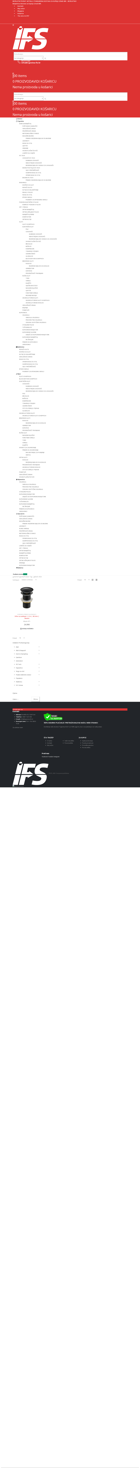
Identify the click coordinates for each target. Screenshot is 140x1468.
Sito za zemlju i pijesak (30, 408)
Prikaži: (79, 580)
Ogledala (25, 315)
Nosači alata (27, 187)
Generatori (30, 268)
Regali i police (27, 192)
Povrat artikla (69, 743)
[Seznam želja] (70, 70)
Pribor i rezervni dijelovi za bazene (38, 138)
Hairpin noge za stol (33, 173)
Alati (21, 222)
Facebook (45, 757)
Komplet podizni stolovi (31, 205)
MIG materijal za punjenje (35, 452)
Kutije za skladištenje (30, 190)
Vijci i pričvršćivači (32, 170)
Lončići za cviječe (28, 153)
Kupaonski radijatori (30, 330)
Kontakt (20, 6)
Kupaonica (23, 312)
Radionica (22, 182)
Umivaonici (26, 344)
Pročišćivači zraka (29, 131)
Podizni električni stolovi (28, 202)
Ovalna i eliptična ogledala (36, 322)
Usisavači (29, 231)
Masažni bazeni (28, 136)
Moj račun (21, 9)
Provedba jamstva (87, 745)
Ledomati (25, 141)
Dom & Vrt (21, 514)
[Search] (45, 58)
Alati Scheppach (28, 224)
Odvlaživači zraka (29, 128)
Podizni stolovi (20, 574)
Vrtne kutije (26, 219)
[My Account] (14, 66)
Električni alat (28, 227)
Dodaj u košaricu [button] (27, 629)
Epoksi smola (27, 197)
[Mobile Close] (1, 789)
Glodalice (29, 256)
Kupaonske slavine (29, 332)
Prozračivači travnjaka (34, 273)
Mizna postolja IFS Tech (31, 168)
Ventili (28, 455)
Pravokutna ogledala (34, 320)
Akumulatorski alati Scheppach (38, 300)
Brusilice (29, 244)
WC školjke (29, 339)
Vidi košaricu (45, 81)
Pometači (25, 310)
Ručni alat (26, 276)
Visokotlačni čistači (30, 151)
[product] (27, 597)
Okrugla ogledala (32, 317)
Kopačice (29, 271)
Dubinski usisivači (32, 160)
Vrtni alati (23, 457)
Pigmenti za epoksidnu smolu (36, 200)
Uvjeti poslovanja (87, 741)
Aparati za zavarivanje (27, 447)
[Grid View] (92, 579)
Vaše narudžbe (69, 741)
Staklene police (28, 325)
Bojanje (25, 308)
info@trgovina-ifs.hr (27, 719)
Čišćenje (22, 563)
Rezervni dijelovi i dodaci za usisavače (39, 165)
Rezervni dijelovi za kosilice (39, 266)
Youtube (50, 757)
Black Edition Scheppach (35, 258)
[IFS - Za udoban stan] (30, 38)
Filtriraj (36, 699)
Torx (27, 278)
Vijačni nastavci (32, 285)
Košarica (21, 13)
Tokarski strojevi (32, 251)
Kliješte (28, 283)
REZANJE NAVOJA (31, 295)
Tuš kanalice (27, 327)
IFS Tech (22, 155)
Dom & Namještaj (25, 124)
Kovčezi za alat (28, 185)
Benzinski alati (28, 261)
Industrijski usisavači (34, 163)
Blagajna (21, 11)
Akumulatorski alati (30, 298)
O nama (49, 741)
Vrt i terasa (23, 207)
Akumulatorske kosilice (35, 303)
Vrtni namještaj (28, 209)
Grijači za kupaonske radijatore (37, 335)
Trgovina (21, 121)
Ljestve (25, 146)
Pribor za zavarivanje (30, 450)
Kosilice (28, 263)
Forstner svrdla (32, 293)
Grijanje (25, 148)
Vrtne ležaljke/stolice (30, 212)
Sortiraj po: (16, 580)
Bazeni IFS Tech (27, 178)
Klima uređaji (24, 528)
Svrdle (28, 281)
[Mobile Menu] (13, 25)
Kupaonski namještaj (30, 337)
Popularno (19, 678)
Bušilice (28, 246)
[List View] (96, 579)
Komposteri (26, 217)
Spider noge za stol (33, 175)
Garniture (19, 657)
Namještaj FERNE (28, 214)
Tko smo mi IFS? (23, 16)
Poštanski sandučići (29, 126)
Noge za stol (27, 143)
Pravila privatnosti (87, 743)
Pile (27, 229)
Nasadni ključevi (32, 288)
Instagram (56, 757)
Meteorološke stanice (30, 133)
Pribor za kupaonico (30, 342)
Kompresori (30, 249)
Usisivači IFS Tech (28, 158)
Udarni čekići (30, 254)
